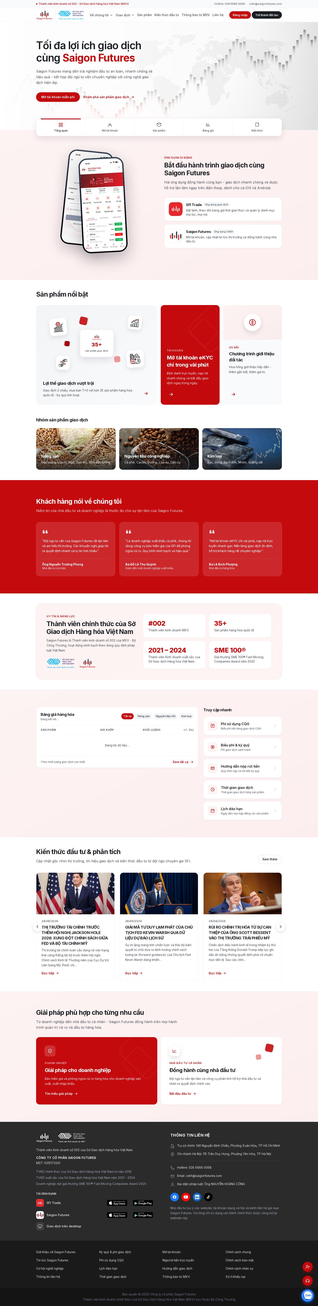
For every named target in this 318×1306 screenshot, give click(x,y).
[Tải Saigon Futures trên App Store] (117, 1215)
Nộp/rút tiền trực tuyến (178, 1260)
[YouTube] (185, 1197)
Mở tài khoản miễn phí (58, 97)
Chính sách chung (238, 1252)
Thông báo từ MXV (195, 15)
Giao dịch (123, 15)
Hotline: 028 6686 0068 (229, 3)
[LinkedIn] (197, 1197)
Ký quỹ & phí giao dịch (115, 1252)
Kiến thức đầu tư (166, 15)
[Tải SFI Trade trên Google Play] (143, 1203)
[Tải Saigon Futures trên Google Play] (143, 1215)
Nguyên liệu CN (165, 716)
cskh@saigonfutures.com (265, 3)
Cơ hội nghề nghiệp (50, 1268)
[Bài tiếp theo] (280, 926)
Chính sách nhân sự (239, 1268)
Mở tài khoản (171, 1252)
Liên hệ (217, 15)
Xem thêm (269, 859)
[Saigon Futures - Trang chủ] (44, 15)
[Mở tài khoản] (308, 1267)
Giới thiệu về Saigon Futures (55, 1252)
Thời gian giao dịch (113, 1276)
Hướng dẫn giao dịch (177, 1268)
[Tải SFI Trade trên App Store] (117, 1203)
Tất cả (128, 716)
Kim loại (186, 716)
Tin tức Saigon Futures (52, 1260)
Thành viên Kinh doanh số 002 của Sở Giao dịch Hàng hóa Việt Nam (84, 1150)
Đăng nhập (240, 15)
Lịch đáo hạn (108, 1268)
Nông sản (144, 716)
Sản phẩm (144, 15)
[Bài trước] (37, 926)
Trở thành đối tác (266, 15)
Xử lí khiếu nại (235, 1276)
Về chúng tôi (99, 15)
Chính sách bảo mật (240, 1260)
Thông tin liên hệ (48, 1276)
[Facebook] (174, 1197)
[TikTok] (208, 1197)
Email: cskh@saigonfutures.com (199, 1176)
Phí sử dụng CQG (111, 1260)
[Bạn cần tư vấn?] (308, 1281)
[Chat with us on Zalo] (308, 1296)
